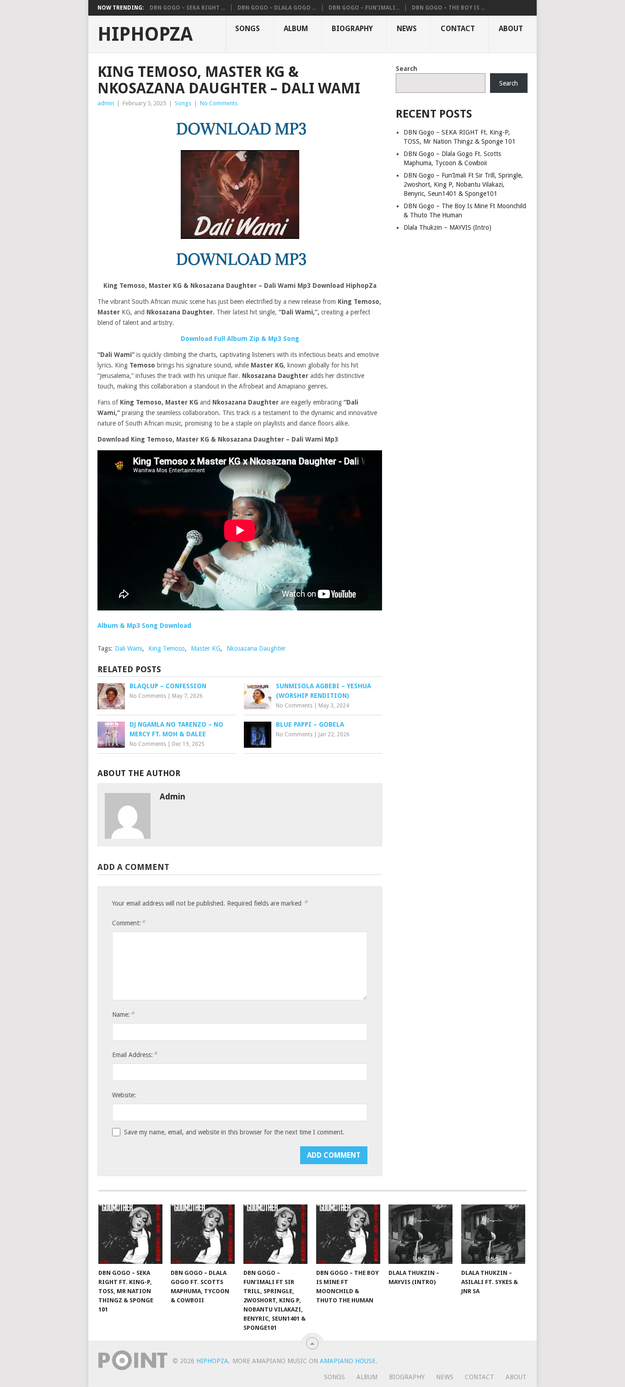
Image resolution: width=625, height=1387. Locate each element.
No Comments (218, 103)
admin (105, 103)
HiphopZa (145, 34)
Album (296, 28)
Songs (247, 28)
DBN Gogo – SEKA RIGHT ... (187, 8)
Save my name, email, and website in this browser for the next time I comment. (234, 1132)
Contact (458, 28)
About (511, 28)
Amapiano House (348, 1361)
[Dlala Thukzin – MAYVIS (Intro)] (420, 1234)
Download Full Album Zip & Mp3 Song (240, 338)
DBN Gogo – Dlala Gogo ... (276, 8)
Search (406, 68)
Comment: (128, 922)
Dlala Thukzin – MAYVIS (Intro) (447, 227)
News (407, 28)
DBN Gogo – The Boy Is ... (448, 8)
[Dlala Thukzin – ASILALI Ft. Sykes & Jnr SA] (493, 1234)
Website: (124, 1095)
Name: (123, 1014)
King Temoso (166, 648)
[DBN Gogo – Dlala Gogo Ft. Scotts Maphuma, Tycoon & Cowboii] (203, 1234)
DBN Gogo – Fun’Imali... (364, 8)
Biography (352, 28)
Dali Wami (128, 648)
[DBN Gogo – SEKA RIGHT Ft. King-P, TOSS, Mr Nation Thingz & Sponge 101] (130, 1234)
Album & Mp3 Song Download (144, 625)
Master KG (206, 648)
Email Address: (134, 1054)
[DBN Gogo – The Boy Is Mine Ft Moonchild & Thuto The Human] (348, 1234)
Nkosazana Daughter (256, 648)
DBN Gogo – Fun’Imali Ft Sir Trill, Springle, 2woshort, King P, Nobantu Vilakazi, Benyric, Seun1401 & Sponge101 (463, 184)
